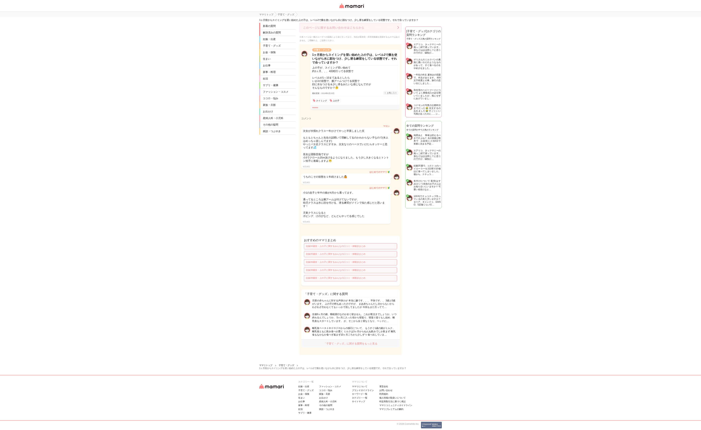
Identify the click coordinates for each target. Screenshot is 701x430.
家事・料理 (269, 72)
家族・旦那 (269, 104)
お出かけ (268, 111)
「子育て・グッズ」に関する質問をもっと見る (350, 343)
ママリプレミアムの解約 (391, 409)
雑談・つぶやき (272, 131)
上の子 (336, 100)
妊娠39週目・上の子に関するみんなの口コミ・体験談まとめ (335, 278)
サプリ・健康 (270, 85)
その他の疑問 (270, 124)
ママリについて (359, 386)
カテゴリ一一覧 (359, 398)
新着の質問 (269, 25)
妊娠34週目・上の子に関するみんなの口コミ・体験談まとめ (335, 246)
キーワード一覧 (359, 394)
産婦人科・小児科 (273, 118)
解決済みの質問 (272, 32)
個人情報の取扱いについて (392, 398)
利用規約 (383, 394)
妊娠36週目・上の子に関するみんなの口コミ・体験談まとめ (335, 262)
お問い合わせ (385, 390)
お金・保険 (269, 52)
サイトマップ (358, 401)
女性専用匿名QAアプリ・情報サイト (351, 8)
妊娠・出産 (269, 39)
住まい (267, 58)
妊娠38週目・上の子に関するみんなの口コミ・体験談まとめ (335, 270)
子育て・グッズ (272, 45)
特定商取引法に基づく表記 (392, 401)
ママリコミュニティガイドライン (395, 405)
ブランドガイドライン (363, 390)
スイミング (321, 100)
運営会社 (383, 386)
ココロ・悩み (270, 98)
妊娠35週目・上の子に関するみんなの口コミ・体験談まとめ (335, 254)
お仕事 (267, 65)
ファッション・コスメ (275, 91)
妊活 (265, 78)
